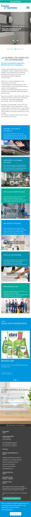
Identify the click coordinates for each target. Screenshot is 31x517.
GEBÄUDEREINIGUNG (7, 468)
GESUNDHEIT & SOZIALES (8, 464)
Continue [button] (15, 513)
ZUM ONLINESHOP (15, 1)
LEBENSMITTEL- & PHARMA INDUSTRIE (12, 460)
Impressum (5, 449)
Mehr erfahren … (15, 148)
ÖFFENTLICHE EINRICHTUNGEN (10, 462)
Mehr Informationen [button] (7, 509)
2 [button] (15, 379)
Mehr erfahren (7, 373)
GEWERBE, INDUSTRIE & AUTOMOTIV (11, 457)
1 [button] (13, 379)
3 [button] (17, 379)
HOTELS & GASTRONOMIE (8, 466)
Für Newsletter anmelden (12, 498)
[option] (15, 28)
